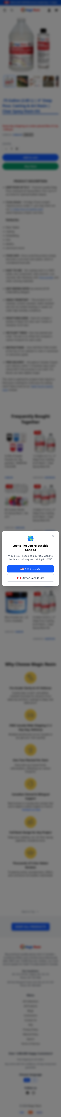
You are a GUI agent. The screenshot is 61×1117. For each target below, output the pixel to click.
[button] (30, 558)
